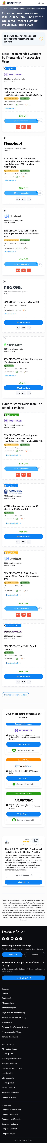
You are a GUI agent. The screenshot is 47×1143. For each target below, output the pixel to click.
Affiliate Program (9, 1007)
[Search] (39, 3)
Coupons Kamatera (10, 1114)
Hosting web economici (12, 1068)
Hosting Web (7, 1053)
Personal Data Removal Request (15, 1027)
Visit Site (22, 882)
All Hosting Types (9, 1049)
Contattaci (6, 998)
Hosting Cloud (8, 1083)
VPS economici (8, 1078)
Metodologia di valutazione (14, 8)
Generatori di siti (9, 1097)
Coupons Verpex (9, 1133)
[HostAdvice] (12, 3)
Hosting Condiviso (9, 1063)
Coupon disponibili (23, 750)
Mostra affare (23, 322)
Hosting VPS (7, 1073)
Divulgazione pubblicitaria (35, 8)
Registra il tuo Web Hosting (13, 1012)
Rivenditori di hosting (11, 1092)
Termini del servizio (10, 1037)
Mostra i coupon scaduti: (15, 695)
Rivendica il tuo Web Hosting (14, 1017)
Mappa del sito (8, 1003)
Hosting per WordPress (12, 1058)
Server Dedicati (8, 1087)
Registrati (12, 954)
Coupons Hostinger (10, 1124)
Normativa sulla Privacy (12, 1032)
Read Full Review (21, 875)
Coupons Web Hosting (11, 1109)
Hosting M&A (22, 978)
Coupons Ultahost (9, 1129)
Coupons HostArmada (11, 1119)
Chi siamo (6, 993)
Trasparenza (7, 1022)
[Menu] (43, 3)
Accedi (35, 954)
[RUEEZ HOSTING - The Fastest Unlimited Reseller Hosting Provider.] (11, 842)
